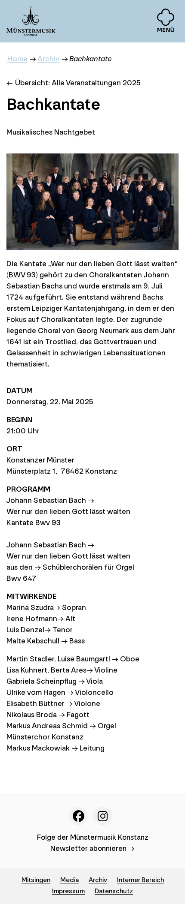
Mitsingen (36, 880)
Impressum (68, 891)
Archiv (48, 58)
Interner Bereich (140, 880)
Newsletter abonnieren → (92, 848)
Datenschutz (114, 891)
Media (69, 880)
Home (17, 58)
